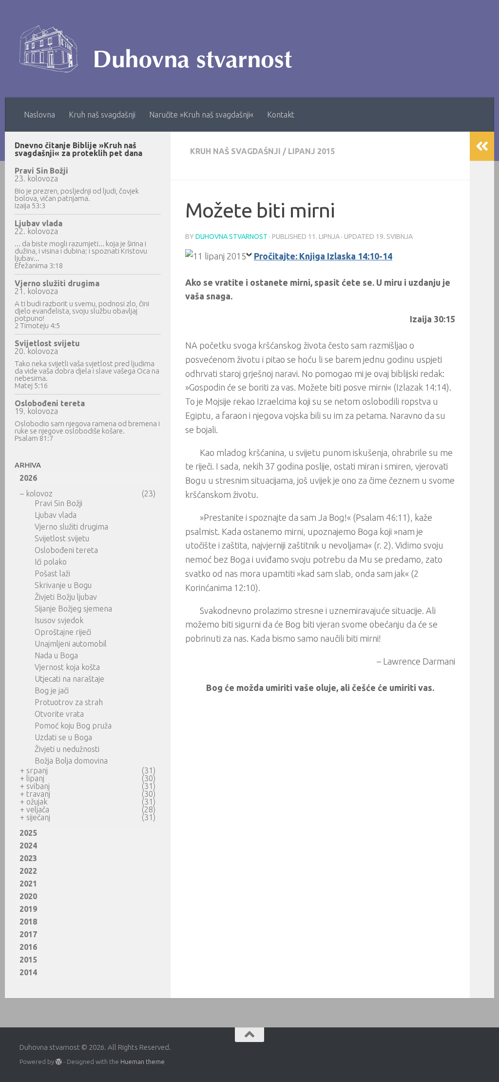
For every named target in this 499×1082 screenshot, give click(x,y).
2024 (28, 845)
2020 (28, 896)
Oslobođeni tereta (50, 403)
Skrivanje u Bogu (63, 585)
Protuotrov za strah (69, 702)
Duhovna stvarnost (231, 236)
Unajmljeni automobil (71, 643)
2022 (28, 870)
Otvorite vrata (59, 713)
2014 (28, 972)
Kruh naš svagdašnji (102, 114)
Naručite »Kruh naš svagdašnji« (201, 114)
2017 (28, 934)
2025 (28, 832)
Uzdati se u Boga (63, 737)
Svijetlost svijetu (47, 343)
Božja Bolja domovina (71, 760)
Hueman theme (142, 1061)
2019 (28, 909)
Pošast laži (52, 573)
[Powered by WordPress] (59, 1062)
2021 (28, 883)
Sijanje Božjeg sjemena (73, 608)
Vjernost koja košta (67, 667)
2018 (28, 921)
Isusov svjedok (59, 620)
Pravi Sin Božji (41, 170)
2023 (28, 858)
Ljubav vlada (38, 223)
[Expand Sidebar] (482, 146)
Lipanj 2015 (311, 151)
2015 (28, 959)
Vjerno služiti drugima (57, 283)
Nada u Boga (56, 655)
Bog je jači (52, 690)
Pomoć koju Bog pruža (73, 725)
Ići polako (51, 561)
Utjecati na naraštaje (69, 678)
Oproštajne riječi (63, 632)
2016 (28, 947)
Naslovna (39, 114)
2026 (28, 477)
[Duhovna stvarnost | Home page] (160, 49)
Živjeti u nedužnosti (67, 749)
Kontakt (280, 114)
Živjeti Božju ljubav (66, 596)
